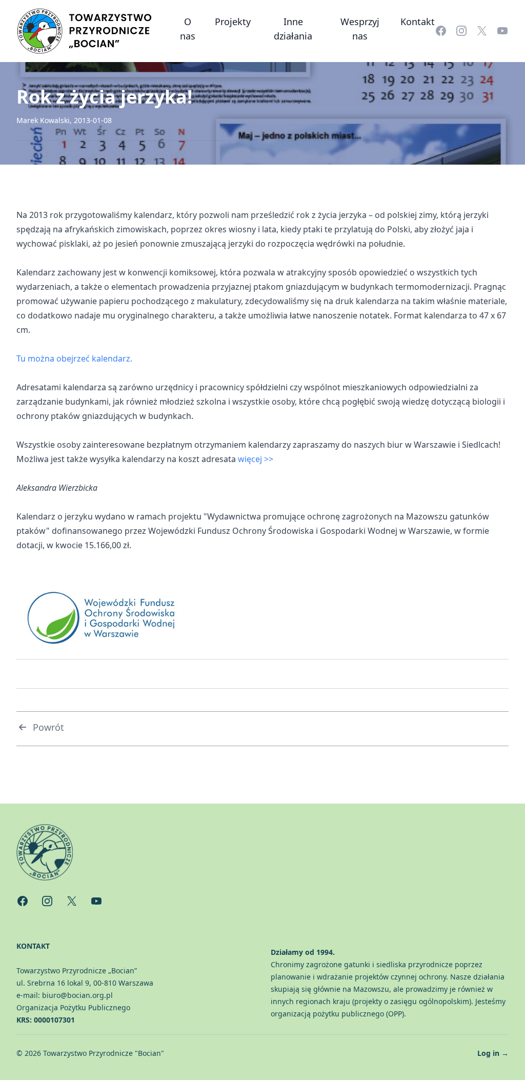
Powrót (48, 727)
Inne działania (293, 28)
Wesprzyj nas (359, 28)
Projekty (233, 21)
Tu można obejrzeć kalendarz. (74, 358)
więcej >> (255, 459)
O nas (187, 28)
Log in (493, 1053)
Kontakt (417, 21)
